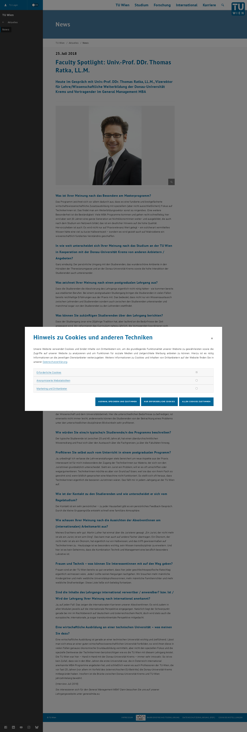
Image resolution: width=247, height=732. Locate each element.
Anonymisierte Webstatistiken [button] (53, 380)
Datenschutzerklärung (55, 361)
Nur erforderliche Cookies (159, 401)
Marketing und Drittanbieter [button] (52, 388)
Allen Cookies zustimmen (196, 401)
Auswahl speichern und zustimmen (117, 401)
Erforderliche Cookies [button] (49, 372)
